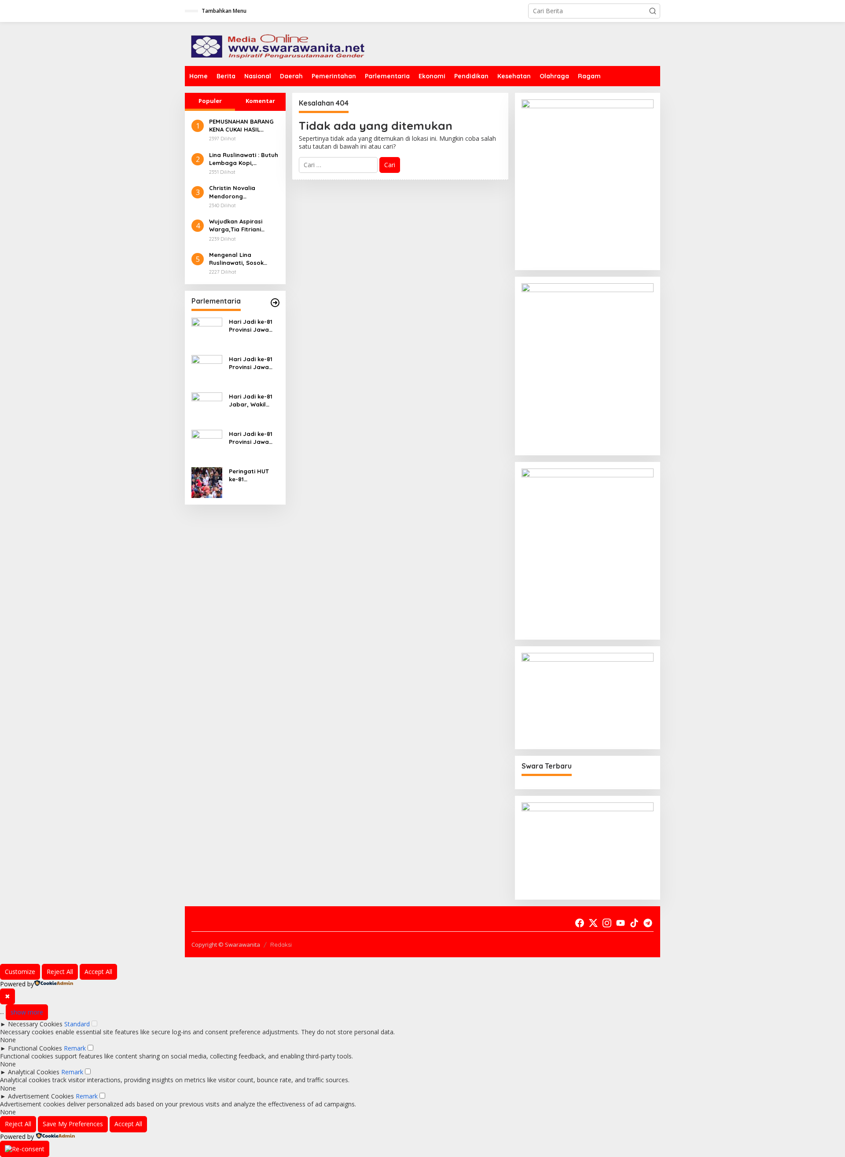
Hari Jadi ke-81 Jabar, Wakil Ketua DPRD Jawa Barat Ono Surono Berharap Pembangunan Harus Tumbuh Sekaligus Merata (253, 400)
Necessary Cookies (35, 1024)
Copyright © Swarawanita (225, 944)
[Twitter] (593, 923)
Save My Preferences (73, 1124)
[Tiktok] (634, 923)
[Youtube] (620, 923)
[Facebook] (579, 923)
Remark (75, 1048)
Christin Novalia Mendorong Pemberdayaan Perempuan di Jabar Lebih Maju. (239, 192)
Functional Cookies (35, 1048)
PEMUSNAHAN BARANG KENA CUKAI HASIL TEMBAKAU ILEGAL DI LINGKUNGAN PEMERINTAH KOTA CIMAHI (241, 125)
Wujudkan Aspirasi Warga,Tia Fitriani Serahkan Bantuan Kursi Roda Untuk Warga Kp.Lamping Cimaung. (237, 225)
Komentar (260, 101)
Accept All (98, 971)
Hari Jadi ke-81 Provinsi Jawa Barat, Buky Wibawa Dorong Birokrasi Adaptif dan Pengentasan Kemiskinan (254, 438)
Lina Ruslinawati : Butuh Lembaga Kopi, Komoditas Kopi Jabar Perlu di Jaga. (243, 159)
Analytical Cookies (33, 1072)
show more (27, 1012)
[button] (652, 11)
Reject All (60, 971)
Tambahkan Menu (224, 11)
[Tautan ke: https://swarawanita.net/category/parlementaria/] (275, 302)
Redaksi (281, 944)
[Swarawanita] (276, 43)
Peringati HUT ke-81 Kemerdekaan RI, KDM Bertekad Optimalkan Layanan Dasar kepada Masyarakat (254, 475)
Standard (77, 1024)
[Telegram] (648, 923)
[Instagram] (607, 923)
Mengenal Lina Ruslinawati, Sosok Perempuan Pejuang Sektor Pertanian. (238, 259)
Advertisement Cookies (41, 1096)
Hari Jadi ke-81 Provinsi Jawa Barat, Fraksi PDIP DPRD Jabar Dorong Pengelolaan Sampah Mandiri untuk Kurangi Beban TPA (254, 325)
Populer (210, 101)
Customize (20, 971)
